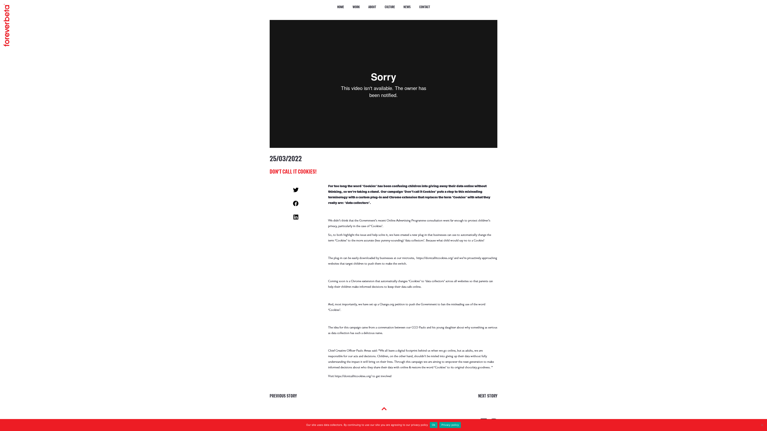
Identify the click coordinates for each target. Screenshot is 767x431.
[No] (762, 425)
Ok (433, 424)
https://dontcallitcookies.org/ (434, 258)
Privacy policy (450, 424)
